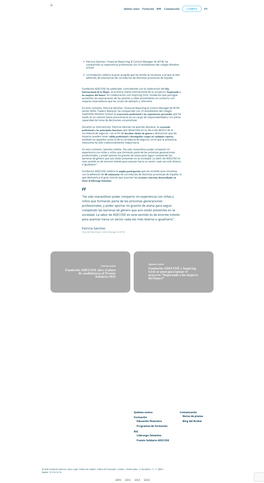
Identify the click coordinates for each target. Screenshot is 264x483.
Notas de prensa (192, 416)
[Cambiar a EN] (118, 480)
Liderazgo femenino (149, 435)
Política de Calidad (87, 469)
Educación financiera (149, 421)
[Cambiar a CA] (137, 480)
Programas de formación (152, 426)
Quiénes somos (143, 412)
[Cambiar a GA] (147, 480)
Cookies (120, 469)
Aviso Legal (73, 469)
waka (135, 469)
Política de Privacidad (106, 469)
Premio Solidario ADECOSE (153, 440)
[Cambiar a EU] (128, 480)
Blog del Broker (192, 421)
